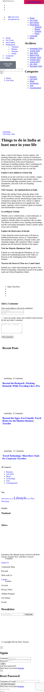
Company (9, 558)
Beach (11, 498)
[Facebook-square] (4, 633)
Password (3, 661)
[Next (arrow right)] (3, 691)
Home (8, 78)
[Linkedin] (17, 28)
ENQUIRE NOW (34, 2)
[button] (22, 558)
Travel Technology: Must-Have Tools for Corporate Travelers (20, 457)
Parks (28, 498)
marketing (6, 132)
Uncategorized (11, 483)
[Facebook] (4, 28)
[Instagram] (11, 28)
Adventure (5, 499)
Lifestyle (20, 498)
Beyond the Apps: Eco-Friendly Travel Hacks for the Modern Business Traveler (21, 421)
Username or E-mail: (8, 681)
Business (9, 472)
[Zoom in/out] (8, 689)
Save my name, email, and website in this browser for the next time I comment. (22, 319)
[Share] (3, 689)
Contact (4, 579)
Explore (8, 581)
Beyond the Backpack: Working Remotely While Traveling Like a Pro (21, 384)
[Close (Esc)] (1, 689)
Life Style (10, 80)
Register (21, 668)
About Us (5, 563)
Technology (10, 479)
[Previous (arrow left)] (1, 691)
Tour (13, 134)
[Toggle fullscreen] (6, 689)
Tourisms (5, 501)
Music (8, 476)
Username (4, 658)
